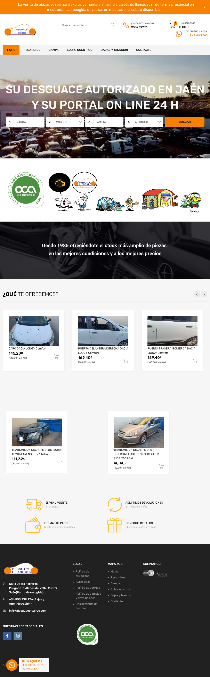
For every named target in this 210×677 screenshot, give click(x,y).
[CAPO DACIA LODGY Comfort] (34, 331)
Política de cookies (88, 587)
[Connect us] (7, 635)
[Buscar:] (88, 25)
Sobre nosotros (79, 50)
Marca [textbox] (21, 122)
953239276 (139, 27)
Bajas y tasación (114, 50)
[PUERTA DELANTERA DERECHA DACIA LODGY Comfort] (103, 331)
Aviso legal (83, 582)
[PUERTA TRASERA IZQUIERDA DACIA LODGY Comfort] (172, 331)
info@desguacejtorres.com (28, 610)
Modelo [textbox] (61, 122)
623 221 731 (198, 35)
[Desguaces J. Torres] (20, 29)
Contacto (144, 50)
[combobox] (25, 122)
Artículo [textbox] (141, 122)
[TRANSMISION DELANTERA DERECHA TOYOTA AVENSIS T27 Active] (37, 432)
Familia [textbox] (101, 122)
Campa (54, 50)
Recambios (32, 50)
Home (11, 50)
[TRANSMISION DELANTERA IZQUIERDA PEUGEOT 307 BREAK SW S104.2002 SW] (139, 432)
